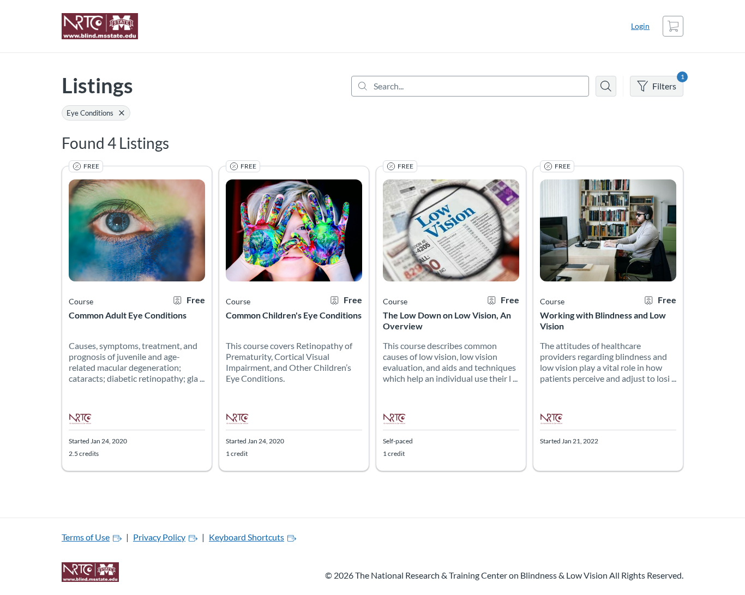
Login (640, 26)
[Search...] (470, 86)
